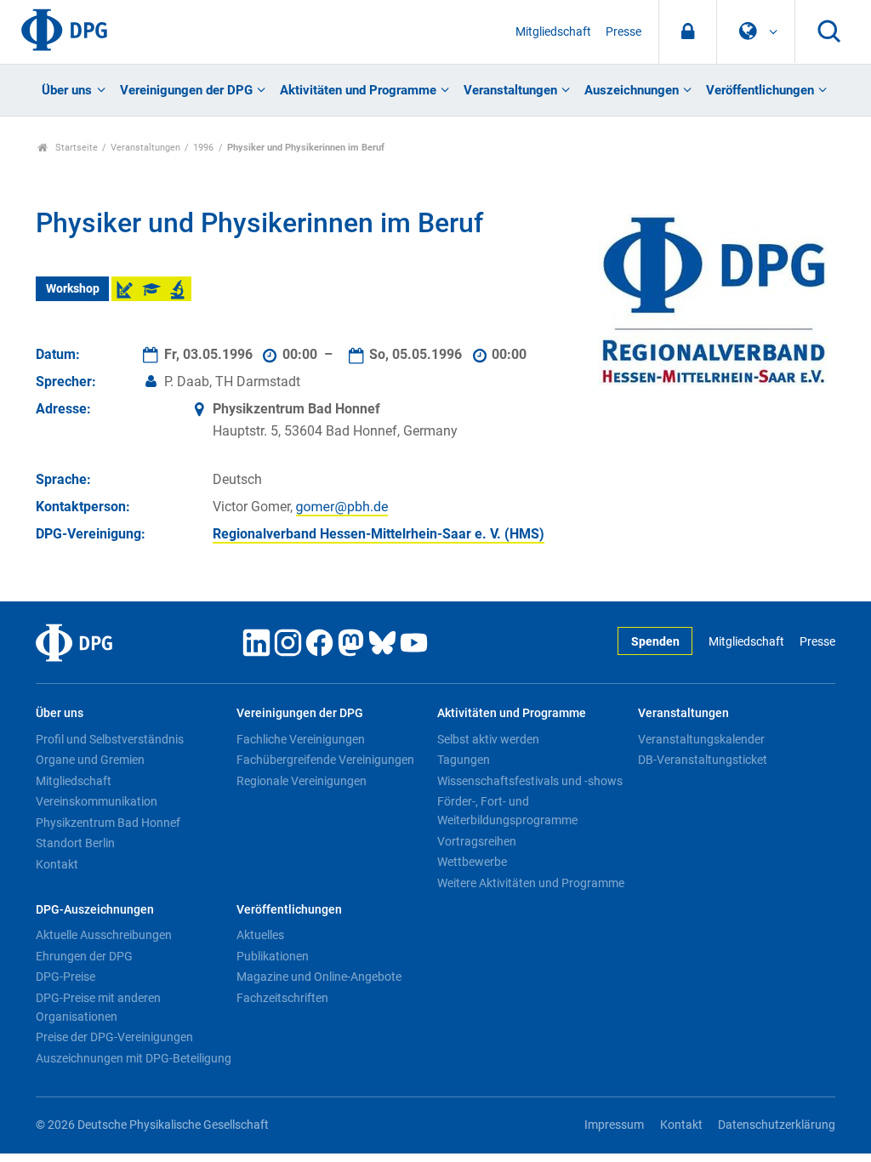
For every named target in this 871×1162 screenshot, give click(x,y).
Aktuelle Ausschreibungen (104, 935)
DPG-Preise (65, 976)
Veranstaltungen (510, 90)
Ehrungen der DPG (84, 956)
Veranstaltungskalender (701, 739)
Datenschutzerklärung (776, 1125)
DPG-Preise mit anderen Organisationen (98, 1007)
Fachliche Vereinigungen (300, 739)
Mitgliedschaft (553, 32)
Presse (623, 32)
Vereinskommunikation (96, 801)
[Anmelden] (687, 32)
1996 (203, 147)
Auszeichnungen (631, 90)
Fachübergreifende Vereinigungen (325, 759)
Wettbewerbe (472, 862)
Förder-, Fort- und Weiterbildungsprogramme (507, 811)
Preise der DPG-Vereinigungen (114, 1037)
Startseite (75, 147)
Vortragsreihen (476, 841)
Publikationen (272, 956)
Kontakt (57, 864)
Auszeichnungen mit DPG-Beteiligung (133, 1058)
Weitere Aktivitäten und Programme (530, 883)
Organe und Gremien (90, 759)
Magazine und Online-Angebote (318, 976)
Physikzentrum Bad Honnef (108, 822)
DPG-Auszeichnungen (95, 910)
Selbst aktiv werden (488, 739)
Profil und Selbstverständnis (110, 739)
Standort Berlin (75, 843)
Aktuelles (260, 935)
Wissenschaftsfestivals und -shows (530, 781)
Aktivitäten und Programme (358, 90)
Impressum (614, 1125)
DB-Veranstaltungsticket (702, 759)
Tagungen (463, 759)
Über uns (67, 90)
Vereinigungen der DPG (186, 90)
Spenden (655, 642)
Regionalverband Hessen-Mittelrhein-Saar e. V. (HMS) (378, 534)
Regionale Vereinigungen (301, 781)
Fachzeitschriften (282, 998)
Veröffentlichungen (760, 90)
